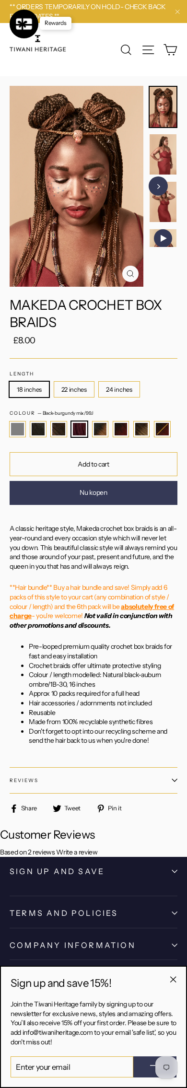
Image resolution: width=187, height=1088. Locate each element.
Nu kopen (93, 492)
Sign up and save (57, 871)
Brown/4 (59, 429)
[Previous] (167, 186)
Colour (52, 413)
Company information (73, 945)
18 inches (29, 389)
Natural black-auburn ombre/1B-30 (100, 429)
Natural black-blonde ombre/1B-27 (142, 429)
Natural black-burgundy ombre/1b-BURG (121, 429)
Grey (17, 429)
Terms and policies (64, 913)
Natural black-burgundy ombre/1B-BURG (162, 429)
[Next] (158, 186)
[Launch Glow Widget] (24, 24)
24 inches (119, 389)
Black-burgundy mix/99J (79, 429)
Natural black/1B (38, 429)
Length (22, 374)
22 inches (74, 389)
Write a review (76, 851)
